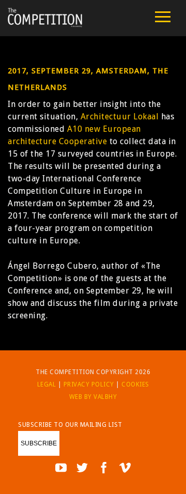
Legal (46, 384)
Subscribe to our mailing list (70, 424)
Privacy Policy (89, 384)
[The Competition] (45, 24)
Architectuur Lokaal (120, 116)
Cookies (135, 384)
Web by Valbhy (93, 396)
